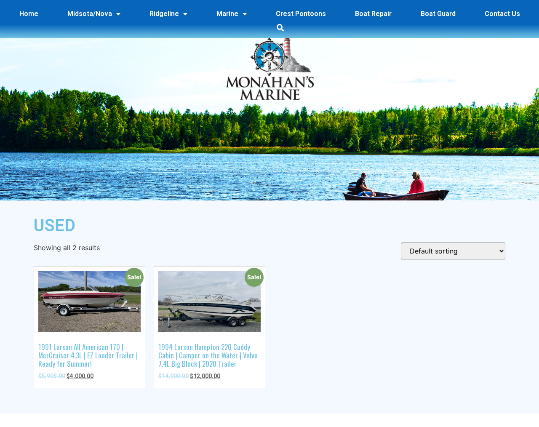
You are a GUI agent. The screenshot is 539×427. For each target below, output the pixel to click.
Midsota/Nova (89, 14)
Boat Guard (438, 14)
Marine (227, 14)
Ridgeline (164, 14)
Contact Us (502, 14)
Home (28, 14)
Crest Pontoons (301, 14)
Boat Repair (373, 14)
